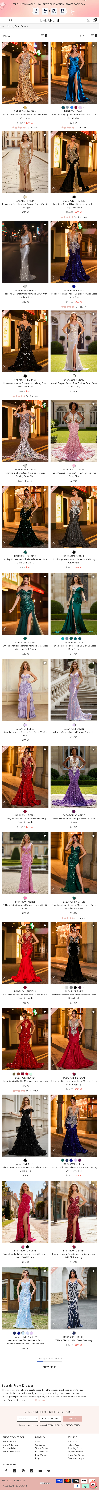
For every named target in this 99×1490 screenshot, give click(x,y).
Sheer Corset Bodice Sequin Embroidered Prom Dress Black (25, 1169)
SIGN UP (73, 1419)
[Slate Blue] (67, 638)
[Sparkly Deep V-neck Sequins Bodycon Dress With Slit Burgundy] (74, 1212)
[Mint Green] (31, 1074)
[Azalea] (25, 898)
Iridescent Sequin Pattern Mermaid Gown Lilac (74, 732)
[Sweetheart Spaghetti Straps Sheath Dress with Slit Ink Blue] (74, 73)
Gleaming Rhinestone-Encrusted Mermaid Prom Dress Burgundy (25, 996)
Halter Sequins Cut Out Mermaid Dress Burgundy (25, 1081)
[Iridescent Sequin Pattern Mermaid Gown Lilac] (74, 690)
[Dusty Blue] (67, 107)
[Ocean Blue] (71, 107)
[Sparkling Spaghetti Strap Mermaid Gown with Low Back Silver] (25, 252)
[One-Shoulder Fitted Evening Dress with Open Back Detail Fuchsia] (25, 1212)
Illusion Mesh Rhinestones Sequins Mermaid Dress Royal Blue (74, 295)
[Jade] (62, 638)
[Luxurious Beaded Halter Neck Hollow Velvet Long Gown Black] (74, 162)
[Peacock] (75, 638)
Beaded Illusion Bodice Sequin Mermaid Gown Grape (73, 820)
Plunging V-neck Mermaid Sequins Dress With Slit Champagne (25, 206)
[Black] (74, 197)
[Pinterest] (23, 1471)
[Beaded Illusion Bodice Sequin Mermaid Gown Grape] (74, 777)
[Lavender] (27, 1333)
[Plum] (79, 987)
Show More (49, 1367)
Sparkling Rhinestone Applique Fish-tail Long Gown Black (74, 561)
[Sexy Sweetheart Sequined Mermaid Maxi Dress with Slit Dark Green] (74, 863)
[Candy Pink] (74, 466)
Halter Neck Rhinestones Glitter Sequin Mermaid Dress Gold (25, 116)
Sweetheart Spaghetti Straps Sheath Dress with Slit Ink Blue (74, 116)
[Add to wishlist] (45, 45)
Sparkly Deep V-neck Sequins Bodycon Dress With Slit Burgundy (73, 1256)
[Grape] (74, 811)
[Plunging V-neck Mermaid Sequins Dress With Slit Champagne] (25, 162)
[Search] (10, 20)
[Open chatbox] (93, 1484)
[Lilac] (80, 107)
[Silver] (25, 286)
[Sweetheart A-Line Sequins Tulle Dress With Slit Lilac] (25, 690)
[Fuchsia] (23, 1247)
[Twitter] (48, 1471)
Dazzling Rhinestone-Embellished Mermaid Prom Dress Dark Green (25, 561)
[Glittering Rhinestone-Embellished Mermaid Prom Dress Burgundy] (74, 1039)
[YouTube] (40, 1471)
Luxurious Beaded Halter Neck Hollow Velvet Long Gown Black (73, 206)
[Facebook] (6, 1471)
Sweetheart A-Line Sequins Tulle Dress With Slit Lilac (25, 734)
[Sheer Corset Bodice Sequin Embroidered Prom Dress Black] (25, 1126)
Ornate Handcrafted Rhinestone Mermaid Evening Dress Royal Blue (74, 1169)
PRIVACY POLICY (73, 1425)
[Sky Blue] (23, 1333)
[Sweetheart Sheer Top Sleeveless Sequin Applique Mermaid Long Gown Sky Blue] (25, 1298)
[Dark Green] (25, 552)
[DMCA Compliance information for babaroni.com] (45, 1483)
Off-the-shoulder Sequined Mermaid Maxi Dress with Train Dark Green (25, 647)
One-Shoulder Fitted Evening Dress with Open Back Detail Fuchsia (25, 1256)
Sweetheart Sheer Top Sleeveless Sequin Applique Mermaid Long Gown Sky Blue (25, 1342)
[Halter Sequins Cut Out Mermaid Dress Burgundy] (25, 1039)
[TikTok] (31, 1471)
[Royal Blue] (74, 286)
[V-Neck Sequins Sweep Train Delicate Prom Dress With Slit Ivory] (74, 341)
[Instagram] (14, 1471)
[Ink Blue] (63, 107)
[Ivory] (74, 376)
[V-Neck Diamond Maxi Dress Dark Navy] (74, 1298)
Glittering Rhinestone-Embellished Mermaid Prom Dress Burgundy (74, 1083)
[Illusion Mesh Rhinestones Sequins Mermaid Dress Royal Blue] (74, 252)
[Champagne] (25, 197)
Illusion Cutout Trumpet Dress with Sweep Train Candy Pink (73, 474)
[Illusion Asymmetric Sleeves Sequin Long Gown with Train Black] (25, 341)
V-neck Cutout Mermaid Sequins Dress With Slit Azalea (25, 907)
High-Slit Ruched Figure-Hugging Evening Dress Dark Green (74, 647)
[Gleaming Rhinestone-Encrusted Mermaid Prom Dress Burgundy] (25, 953)
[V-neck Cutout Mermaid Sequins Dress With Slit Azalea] (25, 863)
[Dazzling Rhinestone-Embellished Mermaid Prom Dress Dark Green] (25, 517)
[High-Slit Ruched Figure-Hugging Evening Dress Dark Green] (74, 604)
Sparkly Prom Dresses (17, 26)
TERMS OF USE (55, 1425)
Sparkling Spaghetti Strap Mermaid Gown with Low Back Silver (25, 295)
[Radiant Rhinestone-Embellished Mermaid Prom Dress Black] (74, 953)
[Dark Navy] (67, 1160)
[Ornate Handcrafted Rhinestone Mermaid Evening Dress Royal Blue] (74, 1126)
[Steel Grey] (71, 987)
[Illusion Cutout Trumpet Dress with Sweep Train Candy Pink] (74, 431)
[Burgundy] (76, 107)
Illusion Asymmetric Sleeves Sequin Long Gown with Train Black (25, 385)
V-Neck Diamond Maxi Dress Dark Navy (73, 1341)
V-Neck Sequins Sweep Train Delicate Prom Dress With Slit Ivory (74, 385)
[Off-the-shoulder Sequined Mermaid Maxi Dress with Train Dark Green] (25, 604)
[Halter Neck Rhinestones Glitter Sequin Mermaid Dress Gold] (25, 73)
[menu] (3, 20)
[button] (92, 36)
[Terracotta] (18, 1074)
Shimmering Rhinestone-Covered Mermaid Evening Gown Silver (25, 474)
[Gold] (25, 107)
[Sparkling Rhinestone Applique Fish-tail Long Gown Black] (74, 517)
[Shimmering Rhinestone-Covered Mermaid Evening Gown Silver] (25, 431)
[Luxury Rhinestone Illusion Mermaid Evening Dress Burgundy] (25, 777)
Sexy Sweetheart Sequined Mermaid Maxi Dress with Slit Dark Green (74, 907)
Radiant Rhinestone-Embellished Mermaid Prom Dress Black (74, 996)
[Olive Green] (14, 1074)
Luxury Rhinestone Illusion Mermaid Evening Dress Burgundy (25, 820)
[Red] (27, 1074)
